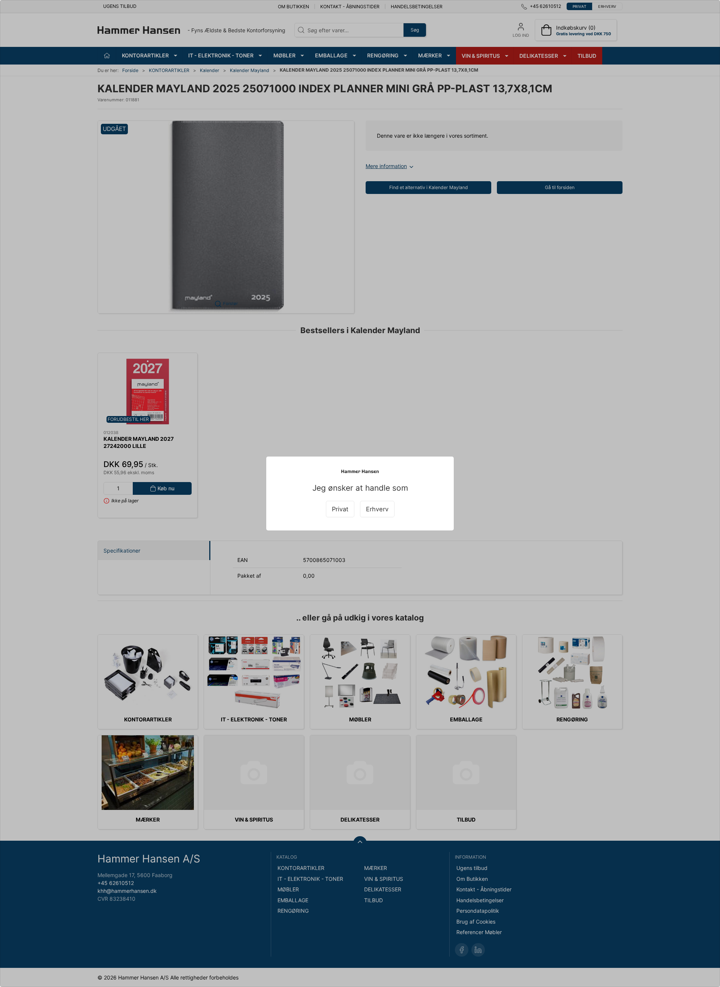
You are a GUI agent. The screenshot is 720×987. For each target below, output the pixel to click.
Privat (340, 509)
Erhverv (377, 509)
